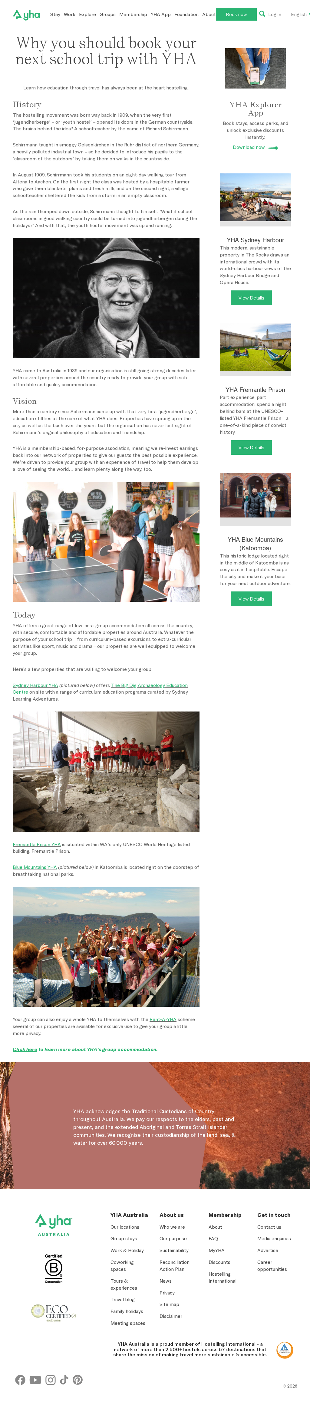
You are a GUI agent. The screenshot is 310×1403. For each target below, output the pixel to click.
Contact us (269, 1227)
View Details (251, 298)
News (166, 1281)
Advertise (267, 1250)
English (299, 14)
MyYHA (217, 1250)
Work (69, 14)
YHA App (161, 14)
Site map (169, 1304)
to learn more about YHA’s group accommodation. (85, 1049)
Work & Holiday (127, 1250)
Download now (249, 147)
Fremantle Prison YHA (37, 844)
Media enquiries (274, 1238)
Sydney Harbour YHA (35, 685)
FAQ (213, 1238)
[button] (287, 1327)
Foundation (186, 14)
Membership (133, 14)
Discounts (219, 1262)
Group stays (123, 1238)
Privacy (167, 1293)
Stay (55, 14)
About (209, 14)
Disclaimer (171, 1316)
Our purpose (173, 1238)
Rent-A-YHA (163, 1019)
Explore (87, 14)
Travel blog (122, 1299)
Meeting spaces (127, 1323)
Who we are (172, 1227)
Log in (274, 14)
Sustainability (174, 1250)
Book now (236, 14)
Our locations (124, 1227)
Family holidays (126, 1311)
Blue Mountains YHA (35, 867)
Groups (108, 14)
